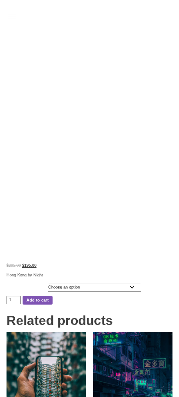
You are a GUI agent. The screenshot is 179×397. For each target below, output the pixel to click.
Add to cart (38, 300)
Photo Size (14, 285)
